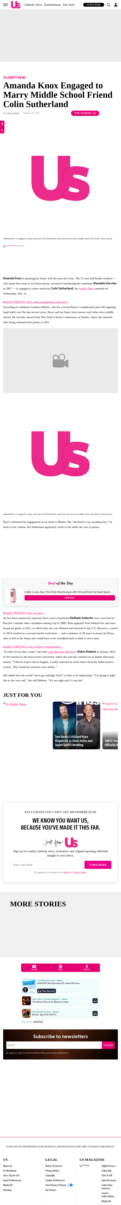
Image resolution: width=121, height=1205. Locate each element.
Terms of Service (53, 1166)
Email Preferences (12, 1180)
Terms (66, 872)
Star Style (69, 4)
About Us (7, 1166)
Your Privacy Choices (55, 1185)
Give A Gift (107, 1175)
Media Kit (8, 1185)
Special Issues (109, 1180)
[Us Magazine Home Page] (15, 5)
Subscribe (94, 4)
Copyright (50, 1175)
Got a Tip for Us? (11, 1175)
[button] (109, 5)
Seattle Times (86, 288)
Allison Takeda (13, 113)
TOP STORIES (83, 113)
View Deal (70, 597)
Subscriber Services (107, 1186)
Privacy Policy (79, 872)
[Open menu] (5, 5)
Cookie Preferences (55, 1180)
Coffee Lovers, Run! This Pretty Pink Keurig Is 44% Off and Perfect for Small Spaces (67, 592)
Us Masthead (9, 1170)
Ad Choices (50, 1190)
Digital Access (109, 1166)
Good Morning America (61, 651)
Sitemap (7, 1190)
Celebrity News (33, 4)
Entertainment (52, 4)
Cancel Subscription (108, 1195)
